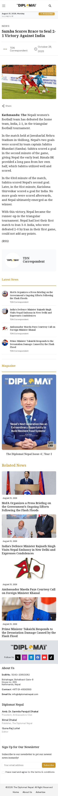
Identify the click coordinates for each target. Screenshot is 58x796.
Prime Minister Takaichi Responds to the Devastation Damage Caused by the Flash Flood (32, 344)
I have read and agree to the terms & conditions (30, 772)
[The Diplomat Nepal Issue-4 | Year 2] (29, 412)
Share (8, 105)
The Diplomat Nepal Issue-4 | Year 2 (29, 454)
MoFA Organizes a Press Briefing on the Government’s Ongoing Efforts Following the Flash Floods (31, 295)
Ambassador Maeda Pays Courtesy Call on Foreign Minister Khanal (32, 328)
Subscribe (49, 765)
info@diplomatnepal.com (25, 694)
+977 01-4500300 (21, 689)
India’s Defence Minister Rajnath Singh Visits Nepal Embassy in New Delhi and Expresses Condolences (31, 312)
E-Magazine (47, 14)
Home (16, 792)
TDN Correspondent (19, 49)
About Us (27, 792)
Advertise (40, 792)
